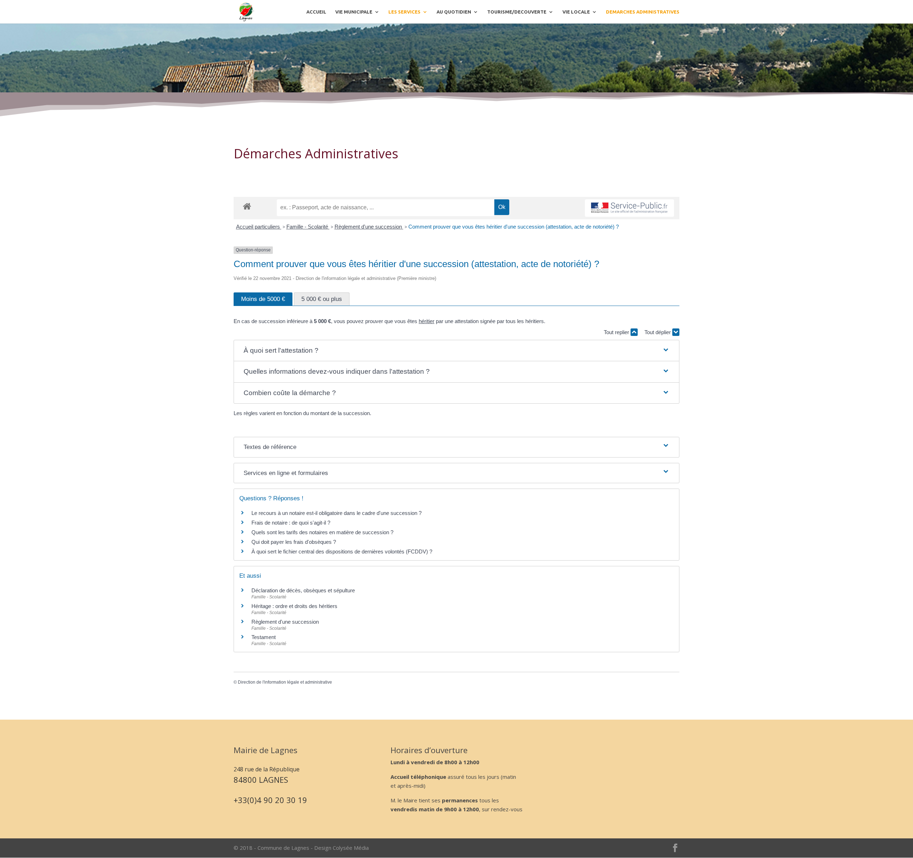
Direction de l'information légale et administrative (285, 682)
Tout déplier (658, 332)
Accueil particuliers (258, 227)
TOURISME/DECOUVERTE (516, 11)
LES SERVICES (404, 11)
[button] (456, 350)
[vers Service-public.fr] (629, 208)
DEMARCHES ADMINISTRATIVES (642, 11)
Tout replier (617, 332)
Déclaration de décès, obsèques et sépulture (303, 590)
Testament (263, 637)
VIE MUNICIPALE (353, 11)
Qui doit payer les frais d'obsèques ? (293, 542)
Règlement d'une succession (369, 227)
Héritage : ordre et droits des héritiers (294, 606)
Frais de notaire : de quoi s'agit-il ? (290, 523)
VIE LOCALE (576, 11)
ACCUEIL (316, 11)
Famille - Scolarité (308, 227)
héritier (426, 321)
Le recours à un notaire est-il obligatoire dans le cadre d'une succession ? (336, 513)
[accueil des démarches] (247, 206)
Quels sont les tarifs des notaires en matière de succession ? (322, 532)
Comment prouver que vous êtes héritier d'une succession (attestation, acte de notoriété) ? (513, 227)
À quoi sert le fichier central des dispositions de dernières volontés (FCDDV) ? (341, 551)
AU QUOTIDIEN (454, 11)
